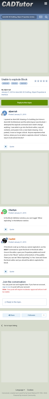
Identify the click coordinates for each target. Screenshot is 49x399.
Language (20, 390)
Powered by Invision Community (24, 395)
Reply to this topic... (14, 302)
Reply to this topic (24, 103)
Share (12, 315)
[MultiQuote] (5, 146)
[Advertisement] (24, 47)
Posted (17, 114)
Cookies (30, 390)
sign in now (7, 287)
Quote (12, 147)
